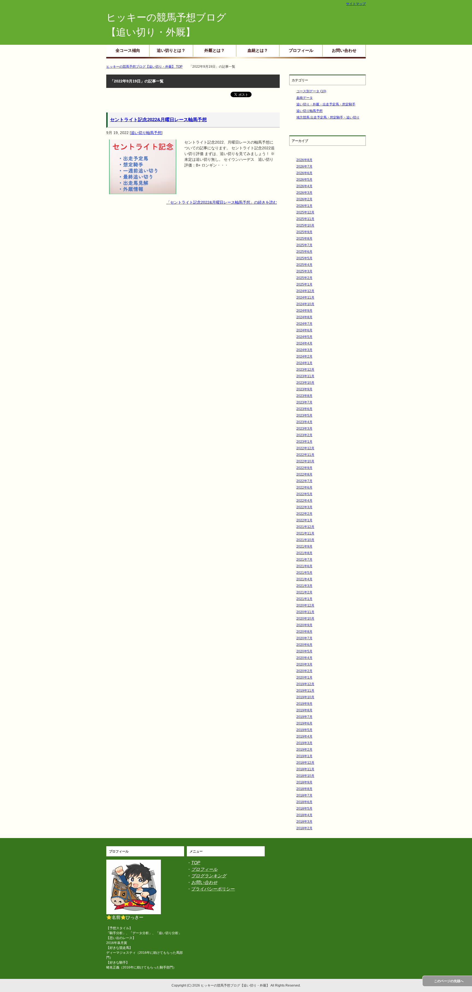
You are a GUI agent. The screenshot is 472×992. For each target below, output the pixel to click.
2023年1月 (304, 442)
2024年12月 (305, 291)
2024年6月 (304, 330)
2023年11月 (305, 376)
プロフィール (301, 50)
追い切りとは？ (171, 50)
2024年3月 (304, 350)
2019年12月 (305, 684)
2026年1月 (304, 206)
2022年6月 (304, 487)
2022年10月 (305, 461)
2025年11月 (305, 219)
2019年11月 (305, 691)
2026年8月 (304, 160)
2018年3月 (304, 822)
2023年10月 (305, 383)
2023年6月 (304, 409)
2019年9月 (304, 704)
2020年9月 (304, 625)
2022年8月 (304, 474)
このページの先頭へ (449, 981)
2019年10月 (305, 697)
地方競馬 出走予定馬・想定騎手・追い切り (327, 117)
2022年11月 (305, 455)
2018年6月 (304, 802)
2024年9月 (304, 311)
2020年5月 (304, 651)
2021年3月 (304, 586)
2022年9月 (304, 468)
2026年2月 (304, 199)
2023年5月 (304, 415)
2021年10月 (305, 540)
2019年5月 (304, 730)
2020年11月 (305, 612)
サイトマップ (356, 4)
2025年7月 (304, 245)
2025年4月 (304, 265)
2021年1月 (304, 599)
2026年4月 (304, 186)
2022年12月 (305, 448)
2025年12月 (305, 212)
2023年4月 (304, 422)
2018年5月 (304, 808)
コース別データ (311, 91)
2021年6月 (304, 566)
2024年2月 (304, 356)
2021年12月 (305, 527)
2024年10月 (305, 304)
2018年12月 (305, 763)
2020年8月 (304, 632)
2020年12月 (305, 605)
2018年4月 (304, 815)
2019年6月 (304, 723)
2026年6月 (304, 173)
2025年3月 (304, 271)
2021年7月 (304, 560)
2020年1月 (304, 677)
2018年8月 (304, 789)
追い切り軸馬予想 (146, 132)
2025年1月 (304, 284)
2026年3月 (304, 193)
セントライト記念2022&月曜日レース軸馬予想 (158, 119)
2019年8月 (304, 710)
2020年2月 (304, 671)
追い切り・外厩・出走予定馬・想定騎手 (325, 104)
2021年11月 (305, 533)
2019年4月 (304, 736)
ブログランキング (208, 876)
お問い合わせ (344, 50)
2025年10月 (305, 225)
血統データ (304, 98)
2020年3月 (304, 664)
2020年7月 (304, 638)
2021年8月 (304, 553)
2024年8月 (304, 317)
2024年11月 (305, 297)
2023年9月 (304, 389)
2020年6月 (304, 645)
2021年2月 (304, 592)
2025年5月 (304, 258)
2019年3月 (304, 743)
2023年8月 (304, 396)
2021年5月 (304, 573)
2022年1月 (304, 520)
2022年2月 (304, 514)
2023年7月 (304, 402)
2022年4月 (304, 501)
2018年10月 (305, 776)
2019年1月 (304, 756)
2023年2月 (304, 435)
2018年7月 (304, 795)
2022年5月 (304, 494)
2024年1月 (304, 363)
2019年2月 (304, 750)
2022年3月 (304, 507)
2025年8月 (304, 238)
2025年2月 (304, 278)
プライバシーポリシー (213, 889)
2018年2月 (304, 828)
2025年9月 (304, 232)
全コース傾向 (128, 50)
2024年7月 (304, 324)
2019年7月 (304, 717)
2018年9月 (304, 782)
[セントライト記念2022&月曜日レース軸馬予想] (142, 191)
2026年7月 (304, 166)
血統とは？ (257, 50)
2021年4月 (304, 579)
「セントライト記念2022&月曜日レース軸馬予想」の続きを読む (221, 202)
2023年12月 (305, 370)
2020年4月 (304, 658)
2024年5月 (304, 337)
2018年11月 (305, 769)
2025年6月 (304, 252)
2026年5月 (304, 180)
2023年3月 (304, 428)
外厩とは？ (214, 50)
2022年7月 (304, 481)
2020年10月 (305, 618)
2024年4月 (304, 343)
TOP (195, 862)
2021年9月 (304, 546)
